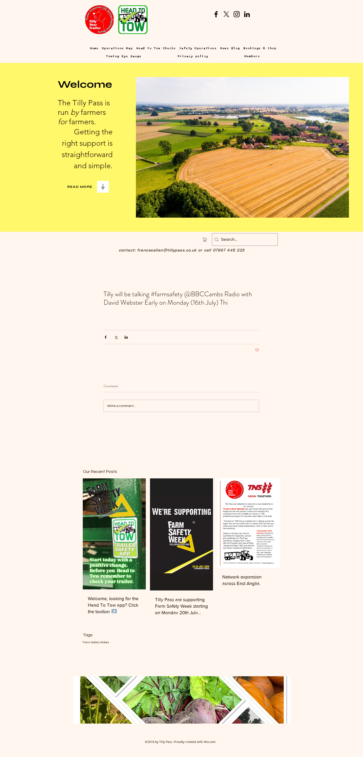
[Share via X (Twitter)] (116, 337)
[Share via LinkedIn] (126, 337)
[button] (205, 239)
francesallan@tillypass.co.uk (166, 250)
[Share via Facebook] (106, 337)
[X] (226, 14)
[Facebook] (216, 14)
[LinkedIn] (247, 14)
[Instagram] (237, 14)
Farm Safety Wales (96, 642)
